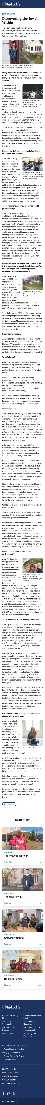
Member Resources (10, 1073)
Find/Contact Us (9, 1069)
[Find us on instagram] (8, 1094)
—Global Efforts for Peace (13, 1056)
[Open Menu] (41, 4)
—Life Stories (7, 1033)
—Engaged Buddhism (11, 1052)
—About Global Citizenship (13, 1049)
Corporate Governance (11, 1083)
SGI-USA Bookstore (10, 1076)
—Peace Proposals (9, 1060)
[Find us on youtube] (14, 1094)
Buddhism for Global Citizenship (15, 1045)
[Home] (20, 4)
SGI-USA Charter (8, 1080)
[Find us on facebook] (3, 1094)
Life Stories (9, 804)
